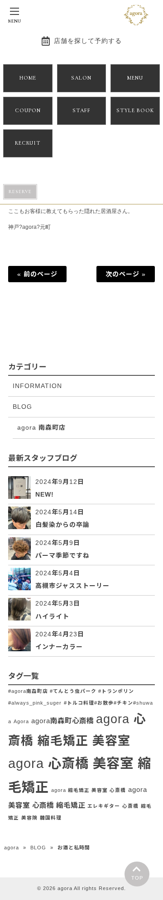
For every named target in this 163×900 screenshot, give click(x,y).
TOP (137, 878)
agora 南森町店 (41, 427)
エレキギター (103, 806)
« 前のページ (37, 274)
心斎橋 (130, 806)
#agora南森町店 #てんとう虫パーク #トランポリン (71, 691)
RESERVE (20, 191)
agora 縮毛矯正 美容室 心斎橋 (88, 790)
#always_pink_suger (35, 703)
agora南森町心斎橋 (62, 721)
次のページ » (125, 274)
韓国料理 (51, 817)
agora (11, 847)
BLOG (22, 406)
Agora (21, 721)
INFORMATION (37, 385)
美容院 (29, 817)
